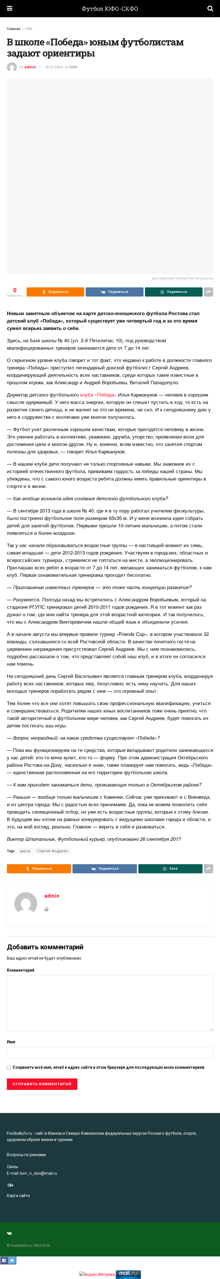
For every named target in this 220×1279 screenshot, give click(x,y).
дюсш (25, 851)
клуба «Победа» (98, 394)
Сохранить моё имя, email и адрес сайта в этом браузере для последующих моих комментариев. (109, 1067)
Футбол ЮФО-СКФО (110, 9)
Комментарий (20, 970)
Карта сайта (18, 1195)
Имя (11, 1042)
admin (30, 67)
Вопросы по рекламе (26, 1154)
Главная (13, 29)
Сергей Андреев (52, 851)
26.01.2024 (54, 67)
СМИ (28, 29)
